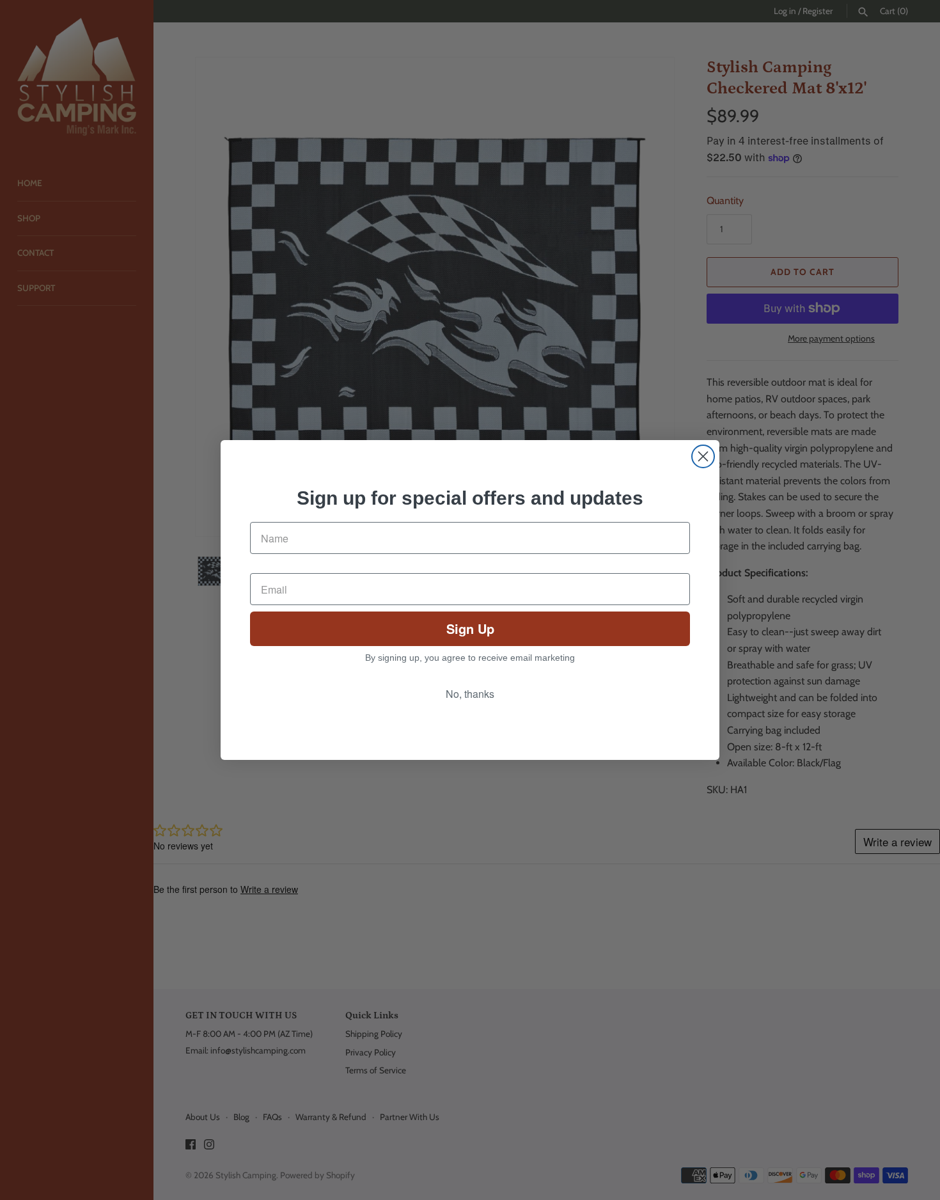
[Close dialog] (703, 456)
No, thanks (470, 693)
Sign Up (470, 628)
